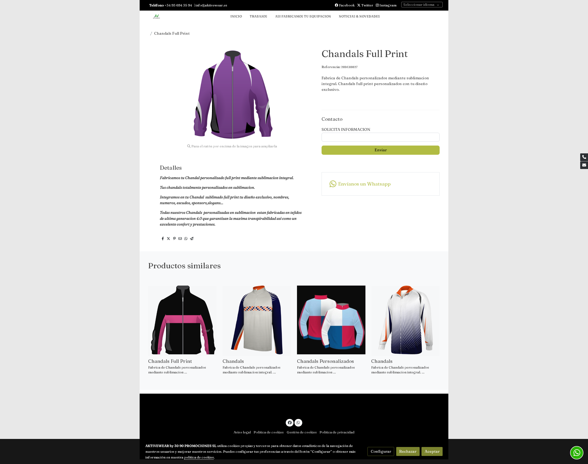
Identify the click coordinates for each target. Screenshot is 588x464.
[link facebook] (290, 422)
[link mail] (584, 165)
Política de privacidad (336, 432)
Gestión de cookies (302, 432)
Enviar (381, 150)
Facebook (346, 5)
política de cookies (199, 457)
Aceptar (432, 451)
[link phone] (584, 157)
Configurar (381, 451)
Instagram (387, 5)
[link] (156, 17)
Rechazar (407, 451)
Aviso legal (242, 432)
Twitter (367, 5)
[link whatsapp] (298, 422)
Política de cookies (269, 432)
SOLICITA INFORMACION (346, 129)
